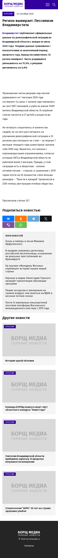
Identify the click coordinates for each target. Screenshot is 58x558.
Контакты (29, 546)
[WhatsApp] (21, 225)
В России (8, 14)
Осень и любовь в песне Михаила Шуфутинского (24, 242)
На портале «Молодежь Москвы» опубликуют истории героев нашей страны (25, 268)
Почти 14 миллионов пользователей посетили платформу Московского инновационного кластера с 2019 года (27, 305)
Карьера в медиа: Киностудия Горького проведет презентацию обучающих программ (28, 281)
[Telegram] (33, 219)
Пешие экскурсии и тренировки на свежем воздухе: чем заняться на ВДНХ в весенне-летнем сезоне (28, 293)
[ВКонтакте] (8, 219)
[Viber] (8, 225)
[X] (46, 219)
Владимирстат (10, 33)
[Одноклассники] (21, 219)
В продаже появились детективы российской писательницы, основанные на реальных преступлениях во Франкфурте (28, 255)
